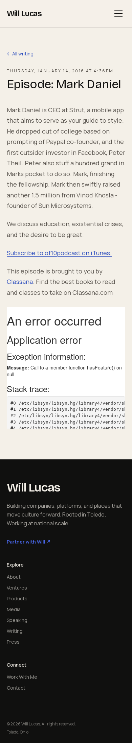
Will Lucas (24, 13)
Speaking (17, 620)
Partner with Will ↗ (29, 541)
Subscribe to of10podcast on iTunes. (59, 253)
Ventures (17, 587)
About (14, 577)
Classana (20, 282)
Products (17, 598)
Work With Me (22, 677)
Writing (15, 631)
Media (14, 609)
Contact (16, 688)
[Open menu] (118, 13)
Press (13, 642)
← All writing (20, 53)
